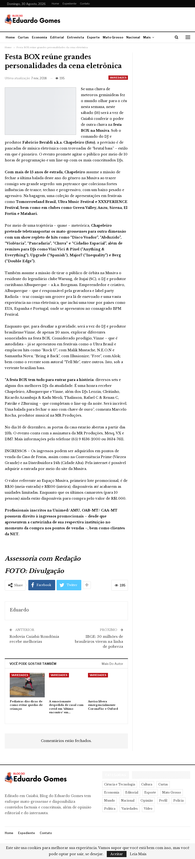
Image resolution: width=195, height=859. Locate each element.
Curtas (23, 37)
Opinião (147, 800)
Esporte (93, 37)
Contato (85, 3)
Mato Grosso (113, 37)
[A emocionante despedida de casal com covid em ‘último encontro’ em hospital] (66, 685)
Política (109, 808)
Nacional (133, 37)
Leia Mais (138, 854)
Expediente (69, 3)
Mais (147, 37)
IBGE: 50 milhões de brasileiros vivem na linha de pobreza (99, 641)
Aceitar (116, 854)
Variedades (118, 77)
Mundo (109, 800)
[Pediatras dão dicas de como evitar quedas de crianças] (27, 685)
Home (55, 3)
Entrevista (75, 37)
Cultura (146, 784)
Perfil (163, 800)
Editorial (57, 37)
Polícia (178, 800)
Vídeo (148, 808)
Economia (39, 37)
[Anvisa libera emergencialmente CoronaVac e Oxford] (105, 685)
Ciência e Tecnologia (119, 784)
